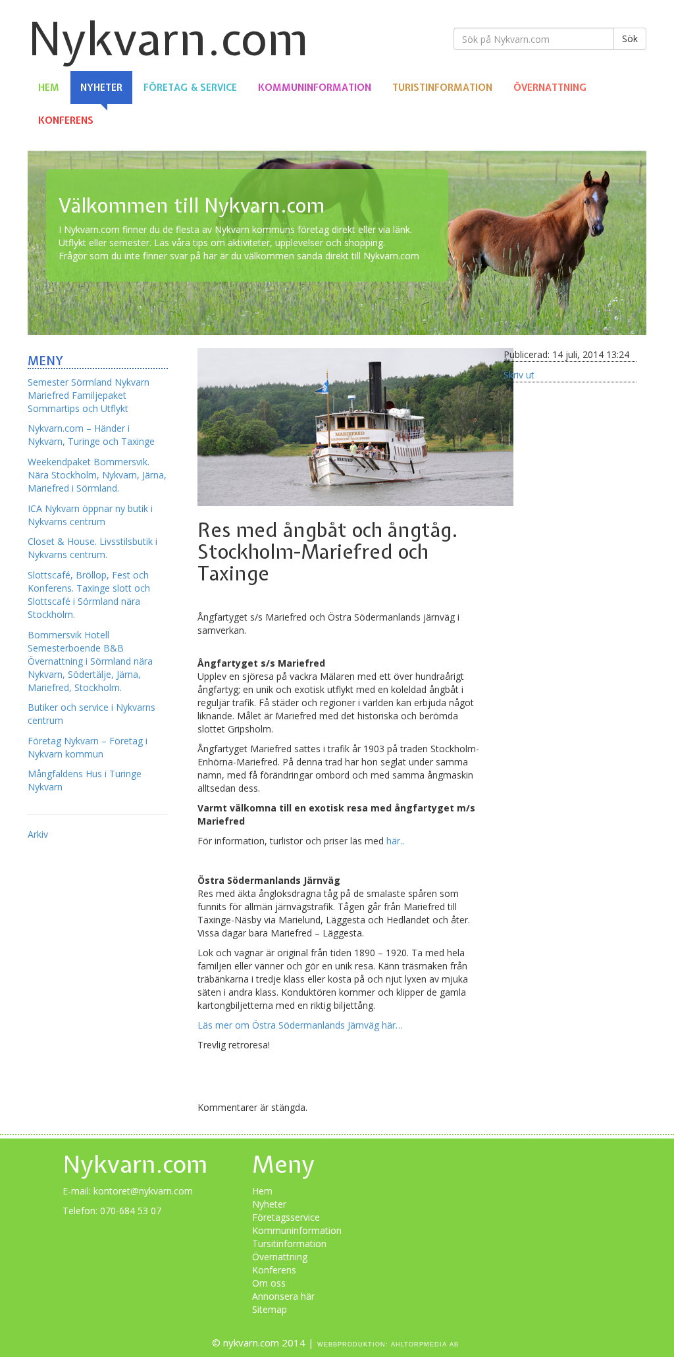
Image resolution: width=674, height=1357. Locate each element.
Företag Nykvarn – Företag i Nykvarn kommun (87, 747)
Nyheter (101, 87)
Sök (630, 38)
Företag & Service (190, 87)
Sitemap (269, 1309)
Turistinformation (442, 87)
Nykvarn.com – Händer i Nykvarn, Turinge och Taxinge (91, 435)
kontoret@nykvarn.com (143, 1191)
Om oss (269, 1283)
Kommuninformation (314, 87)
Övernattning (549, 87)
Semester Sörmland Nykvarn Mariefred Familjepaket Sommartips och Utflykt (88, 395)
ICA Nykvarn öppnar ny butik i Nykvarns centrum (90, 515)
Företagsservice (286, 1217)
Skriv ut (519, 375)
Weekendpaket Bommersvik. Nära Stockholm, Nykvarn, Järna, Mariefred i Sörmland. (97, 474)
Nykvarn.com (168, 38)
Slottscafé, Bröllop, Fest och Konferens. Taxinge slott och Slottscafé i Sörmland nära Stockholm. (89, 595)
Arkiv (38, 834)
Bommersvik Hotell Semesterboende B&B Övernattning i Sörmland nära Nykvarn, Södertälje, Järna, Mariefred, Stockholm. (90, 661)
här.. (394, 840)
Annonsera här (283, 1296)
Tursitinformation (289, 1243)
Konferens (65, 120)
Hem (48, 87)
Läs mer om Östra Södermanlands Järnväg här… (300, 1025)
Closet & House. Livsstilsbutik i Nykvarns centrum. (92, 548)
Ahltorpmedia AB (425, 1344)
